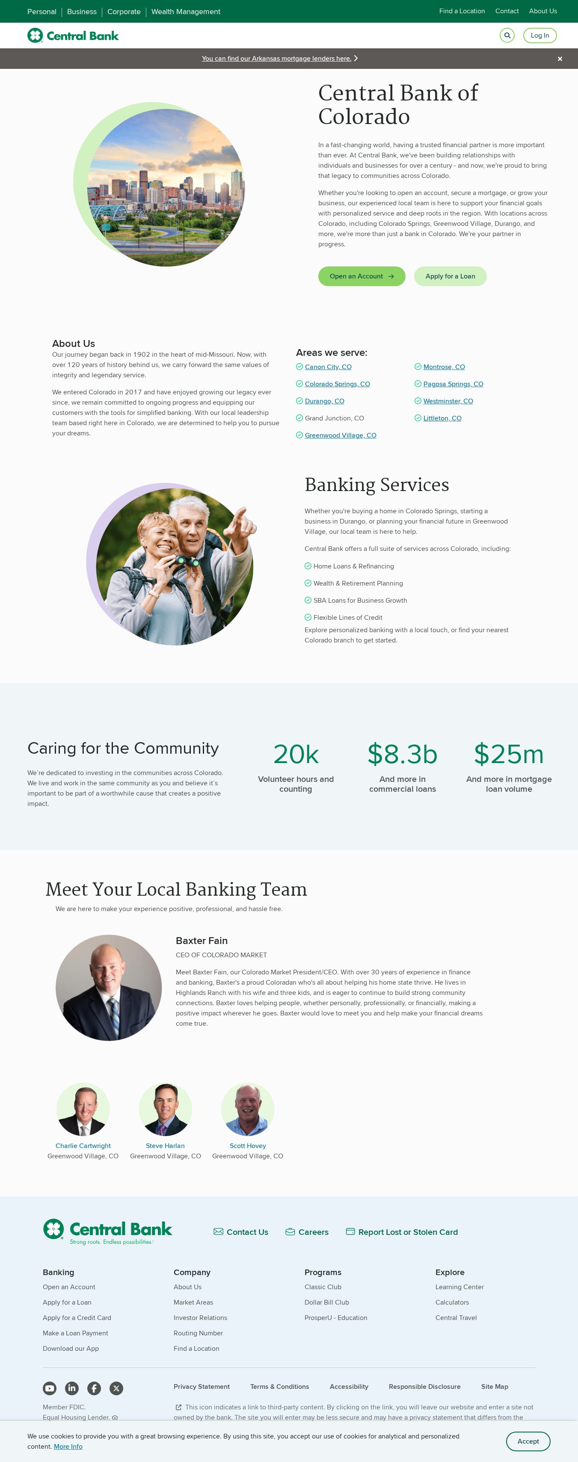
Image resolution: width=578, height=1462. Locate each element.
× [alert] (560, 58)
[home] (73, 35)
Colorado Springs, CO (337, 384)
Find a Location (462, 11)
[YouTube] (49, 1388)
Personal (41, 11)
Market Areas (193, 1302)
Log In (540, 35)
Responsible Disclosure (425, 1386)
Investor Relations (200, 1318)
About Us (543, 11)
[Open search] (507, 35)
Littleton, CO (443, 418)
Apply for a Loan (450, 276)
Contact (507, 11)
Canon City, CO (328, 367)
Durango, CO (324, 401)
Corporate (124, 11)
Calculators (452, 1302)
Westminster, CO (448, 401)
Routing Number (198, 1333)
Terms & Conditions (279, 1386)
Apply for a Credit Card (77, 1318)
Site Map (494, 1386)
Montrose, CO (444, 367)
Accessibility (349, 1386)
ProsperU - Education (336, 1318)
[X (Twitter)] (116, 1388)
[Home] (113, 1231)
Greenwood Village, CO (340, 435)
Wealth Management (185, 11)
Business (82, 11)
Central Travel (456, 1318)
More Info (68, 1446)
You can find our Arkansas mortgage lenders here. (277, 58)
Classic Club (323, 1287)
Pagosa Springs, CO (453, 384)
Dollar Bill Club (327, 1302)
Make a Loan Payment (75, 1333)
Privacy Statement (202, 1386)
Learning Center (460, 1287)
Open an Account (356, 276)
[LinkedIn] (72, 1388)
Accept (528, 1441)
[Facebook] (94, 1388)
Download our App (71, 1348)
